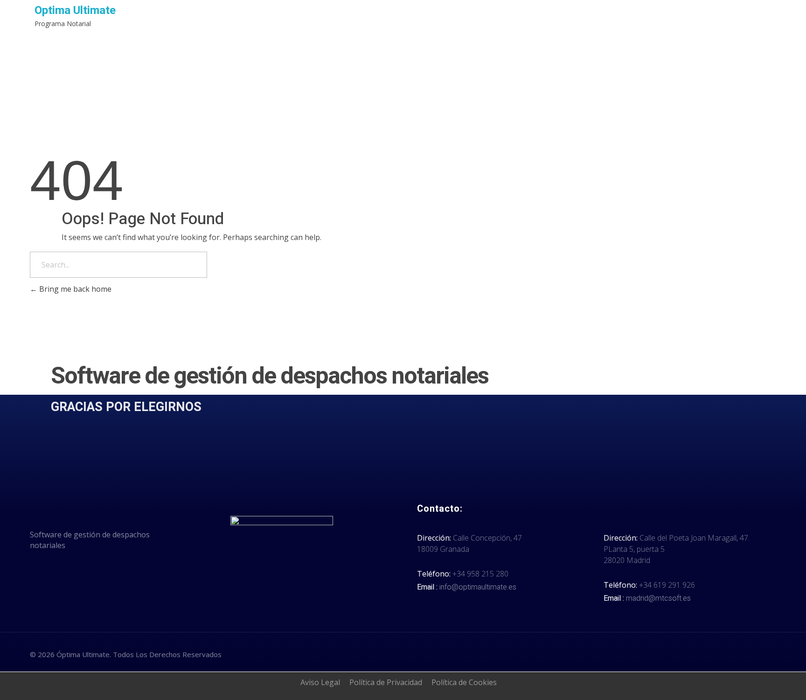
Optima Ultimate (75, 10)
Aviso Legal (320, 682)
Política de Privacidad (385, 682)
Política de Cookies (464, 682)
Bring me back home (74, 289)
